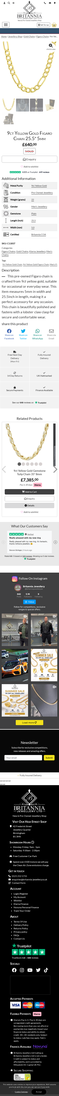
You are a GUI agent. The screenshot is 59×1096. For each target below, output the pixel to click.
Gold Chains (29, 36)
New (19, 20)
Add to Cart (31, 491)
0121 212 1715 (19, 876)
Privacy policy (20, 931)
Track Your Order (22, 910)
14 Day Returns (14, 375)
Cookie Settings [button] (21, 1092)
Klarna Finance (21, 904)
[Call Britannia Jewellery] (45, 2)
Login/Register (21, 893)
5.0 (32, 227)
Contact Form (18, 882)
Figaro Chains (42, 36)
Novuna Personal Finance (26, 907)
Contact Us (19, 938)
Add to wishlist (31, 166)
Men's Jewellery (39, 206)
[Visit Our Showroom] (55, 2)
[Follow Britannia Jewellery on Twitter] (38, 970)
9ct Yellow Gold (39, 185)
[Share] (6, 780)
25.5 (33, 220)
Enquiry (31, 159)
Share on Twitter (23, 337)
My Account (20, 897)
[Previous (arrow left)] (1, 784)
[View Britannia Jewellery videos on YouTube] (30, 970)
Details (30, 505)
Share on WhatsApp (37, 337)
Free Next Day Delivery (15, 358)
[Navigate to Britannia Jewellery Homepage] (29, 10)
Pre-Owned (27, 20)
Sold (29, 151)
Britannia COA (38, 234)
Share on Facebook (9, 337)
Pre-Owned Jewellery (42, 192)
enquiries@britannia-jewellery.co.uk (29, 879)
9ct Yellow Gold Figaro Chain (36, 264)
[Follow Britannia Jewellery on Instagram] (22, 970)
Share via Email (51, 337)
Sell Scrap (44, 25)
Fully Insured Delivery (44, 356)
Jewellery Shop (36, 20)
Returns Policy (21, 928)
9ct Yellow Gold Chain (12, 264)
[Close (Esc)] (9, 780)
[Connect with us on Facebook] (14, 970)
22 (32, 199)
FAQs (16, 935)
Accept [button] (39, 1092)
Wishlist (18, 900)
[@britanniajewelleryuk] (18, 588)
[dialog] (29, 1089)
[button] (9, 3)
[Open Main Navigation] (5, 24)
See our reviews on (23, 402)
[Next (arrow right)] (4, 784)
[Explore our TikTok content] (46, 970)
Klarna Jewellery (37, 251)
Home (4, 36)
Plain (33, 213)
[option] (29, 775)
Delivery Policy (21, 925)
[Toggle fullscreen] (4, 780)
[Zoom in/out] (1, 780)
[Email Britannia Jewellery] (50, 2)
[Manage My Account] (4, 3)
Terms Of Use (20, 921)
